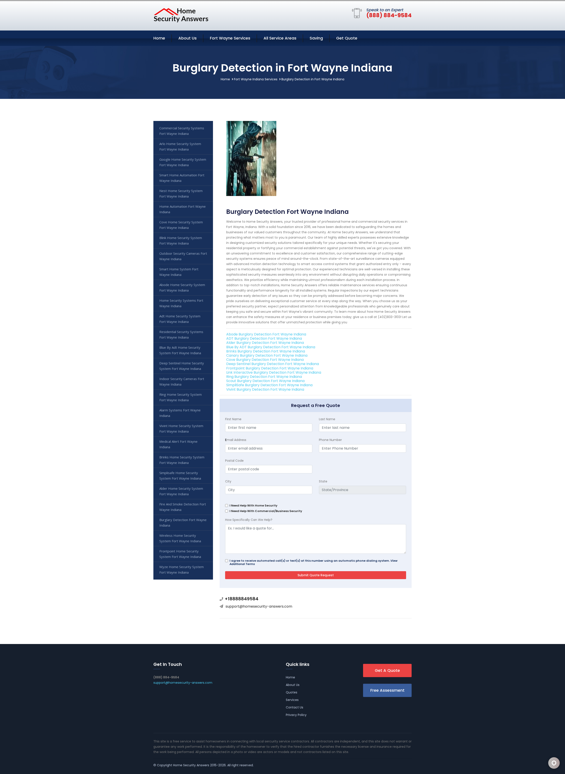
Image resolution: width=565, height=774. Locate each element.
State (323, 481)
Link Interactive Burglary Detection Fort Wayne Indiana (273, 372)
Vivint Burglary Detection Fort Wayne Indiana (265, 389)
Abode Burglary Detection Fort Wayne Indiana (266, 334)
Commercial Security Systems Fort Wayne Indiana (181, 131)
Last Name (327, 419)
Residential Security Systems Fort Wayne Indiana (181, 334)
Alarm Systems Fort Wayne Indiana (180, 413)
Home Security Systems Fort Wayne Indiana (181, 303)
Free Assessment (387, 690)
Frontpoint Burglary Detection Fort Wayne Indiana (269, 368)
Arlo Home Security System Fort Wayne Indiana (180, 146)
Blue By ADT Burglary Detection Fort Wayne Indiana (270, 347)
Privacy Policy (296, 715)
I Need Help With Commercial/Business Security (266, 511)
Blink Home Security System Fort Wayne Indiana (180, 240)
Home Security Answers (191, 765)
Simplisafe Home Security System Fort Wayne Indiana (180, 475)
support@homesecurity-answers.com (259, 606)
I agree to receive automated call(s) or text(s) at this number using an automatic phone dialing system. (313, 562)
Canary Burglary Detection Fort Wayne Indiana (266, 355)
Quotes (291, 692)
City (228, 481)
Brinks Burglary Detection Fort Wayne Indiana (265, 351)
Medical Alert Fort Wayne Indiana (178, 444)
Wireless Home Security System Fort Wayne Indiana (180, 538)
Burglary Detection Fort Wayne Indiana (183, 522)
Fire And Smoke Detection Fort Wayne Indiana (182, 507)
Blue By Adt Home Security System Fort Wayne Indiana (180, 350)
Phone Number (330, 440)
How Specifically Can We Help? (248, 520)
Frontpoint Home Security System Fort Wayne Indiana (180, 554)
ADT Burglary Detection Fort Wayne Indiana (264, 338)
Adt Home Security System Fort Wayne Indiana (179, 319)
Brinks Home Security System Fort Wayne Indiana (181, 460)
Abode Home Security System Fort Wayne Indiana (182, 287)
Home (159, 38)
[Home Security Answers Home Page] (181, 15)
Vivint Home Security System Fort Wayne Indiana (181, 428)
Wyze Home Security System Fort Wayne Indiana (181, 569)
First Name (233, 419)
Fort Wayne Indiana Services (255, 79)
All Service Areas (280, 38)
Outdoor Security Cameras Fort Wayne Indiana (183, 256)
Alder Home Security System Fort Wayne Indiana (181, 491)
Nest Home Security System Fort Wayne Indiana (181, 193)
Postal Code (234, 460)
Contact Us (294, 707)
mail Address (235, 440)
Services (292, 700)
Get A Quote (387, 670)
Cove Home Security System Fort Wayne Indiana (181, 225)
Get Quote (346, 38)
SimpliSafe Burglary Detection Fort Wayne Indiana (269, 385)
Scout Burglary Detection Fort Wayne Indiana (265, 380)
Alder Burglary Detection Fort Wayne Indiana (265, 342)
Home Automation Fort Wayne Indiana (182, 209)
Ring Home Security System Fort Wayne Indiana (180, 397)
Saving (316, 38)
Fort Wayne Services (230, 38)
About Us (187, 38)
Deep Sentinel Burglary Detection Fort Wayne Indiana (272, 363)
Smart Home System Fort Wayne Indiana (178, 272)
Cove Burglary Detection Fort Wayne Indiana (265, 359)
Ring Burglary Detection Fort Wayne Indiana (264, 376)
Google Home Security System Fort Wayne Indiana (182, 162)
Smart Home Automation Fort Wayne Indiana (181, 178)
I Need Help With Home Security (253, 505)
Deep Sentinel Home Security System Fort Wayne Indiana (181, 366)
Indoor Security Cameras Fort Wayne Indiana (181, 381)
